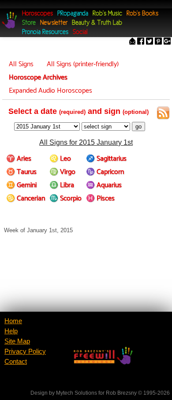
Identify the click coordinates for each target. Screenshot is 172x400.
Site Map (17, 341)
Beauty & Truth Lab (97, 23)
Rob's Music (107, 14)
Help (11, 331)
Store (29, 23)
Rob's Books (142, 14)
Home (13, 321)
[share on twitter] (149, 42)
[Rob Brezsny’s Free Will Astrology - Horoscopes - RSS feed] (163, 114)
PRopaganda (72, 14)
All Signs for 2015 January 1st (86, 142)
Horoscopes (37, 14)
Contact (15, 361)
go (138, 126)
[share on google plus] (167, 42)
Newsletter (53, 23)
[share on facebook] (140, 42)
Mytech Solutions (76, 393)
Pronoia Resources (45, 32)
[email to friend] (132, 42)
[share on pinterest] (158, 42)
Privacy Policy (25, 351)
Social (80, 32)
